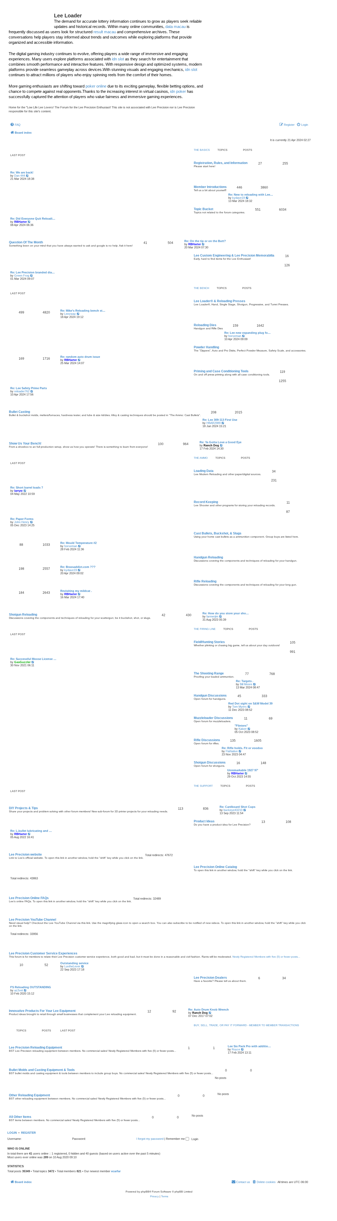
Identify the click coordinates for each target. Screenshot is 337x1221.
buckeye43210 (233, 810)
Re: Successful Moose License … (33, 658)
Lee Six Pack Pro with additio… (249, 1046)
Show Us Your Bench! (25, 443)
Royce (236, 1049)
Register (28, 1132)
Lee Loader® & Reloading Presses (219, 301)
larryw (18, 490)
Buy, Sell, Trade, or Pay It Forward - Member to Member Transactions (246, 1025)
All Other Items (20, 1117)
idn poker (178, 91)
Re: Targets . (244, 681)
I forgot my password (149, 1138)
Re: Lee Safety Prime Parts (28, 388)
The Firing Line (205, 629)
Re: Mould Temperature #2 (78, 542)
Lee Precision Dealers (210, 977)
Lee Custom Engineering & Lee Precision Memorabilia (234, 255)
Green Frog (21, 275)
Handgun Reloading (208, 557)
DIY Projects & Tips (23, 808)
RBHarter (20, 221)
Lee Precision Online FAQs (29, 898)
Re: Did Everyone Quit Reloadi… (32, 218)
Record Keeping (206, 502)
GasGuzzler (22, 662)
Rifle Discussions (207, 740)
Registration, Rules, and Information (220, 163)
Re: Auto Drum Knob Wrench (208, 1009)
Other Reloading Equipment (29, 1095)
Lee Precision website (25, 854)
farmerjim (212, 616)
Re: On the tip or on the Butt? (205, 241)
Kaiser (243, 728)
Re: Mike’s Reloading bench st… (82, 310)
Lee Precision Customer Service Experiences (43, 953)
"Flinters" (241, 725)
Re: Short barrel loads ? (26, 487)
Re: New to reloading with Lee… (250, 194)
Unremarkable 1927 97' (242, 770)
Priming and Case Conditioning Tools (221, 371)
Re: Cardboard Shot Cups (237, 806)
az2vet (18, 990)
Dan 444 (19, 175)
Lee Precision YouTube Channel (32, 919)
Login (12, 1132)
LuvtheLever (72, 966)
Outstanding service (74, 963)
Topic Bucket (203, 209)
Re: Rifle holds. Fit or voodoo (242, 748)
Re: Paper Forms (21, 518)
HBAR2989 (213, 422)
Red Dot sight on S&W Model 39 (250, 703)
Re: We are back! (21, 172)
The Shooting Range (209, 673)
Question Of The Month (26, 242)
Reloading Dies (205, 325)
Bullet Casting (19, 412)
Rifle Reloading (205, 581)
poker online (96, 86)
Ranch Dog (211, 445)
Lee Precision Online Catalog (215, 867)
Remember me (176, 1138)
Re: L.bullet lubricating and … (31, 830)
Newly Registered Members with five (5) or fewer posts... (266, 956)
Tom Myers (239, 706)
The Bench (201, 288)
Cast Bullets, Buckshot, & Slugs (217, 533)
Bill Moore (246, 684)
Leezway (70, 313)
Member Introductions (210, 187)
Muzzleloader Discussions (213, 718)
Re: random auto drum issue (80, 356)
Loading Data (204, 471)
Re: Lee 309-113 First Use (219, 419)
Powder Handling (206, 347)
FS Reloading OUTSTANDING (30, 987)
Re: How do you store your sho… (225, 613)
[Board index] (31, 17)
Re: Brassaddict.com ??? (78, 566)
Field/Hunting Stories (209, 642)
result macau (104, 32)
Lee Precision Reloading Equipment (35, 1047)
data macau (175, 26)
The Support (203, 786)
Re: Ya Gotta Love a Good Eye (220, 442)
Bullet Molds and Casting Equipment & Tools (42, 1070)
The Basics (202, 150)
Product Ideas (204, 821)
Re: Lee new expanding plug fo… (247, 332)
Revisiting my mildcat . (76, 590)
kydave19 (238, 197)
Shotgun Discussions (210, 762)
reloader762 (21, 391)
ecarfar (116, 1171)
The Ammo (201, 458)
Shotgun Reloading (23, 614)
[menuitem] (15, 125)
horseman (234, 335)
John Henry (21, 522)
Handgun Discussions (210, 695)
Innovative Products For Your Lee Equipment (42, 1011)
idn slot (118, 59)
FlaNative (232, 751)
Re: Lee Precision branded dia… (32, 272)
